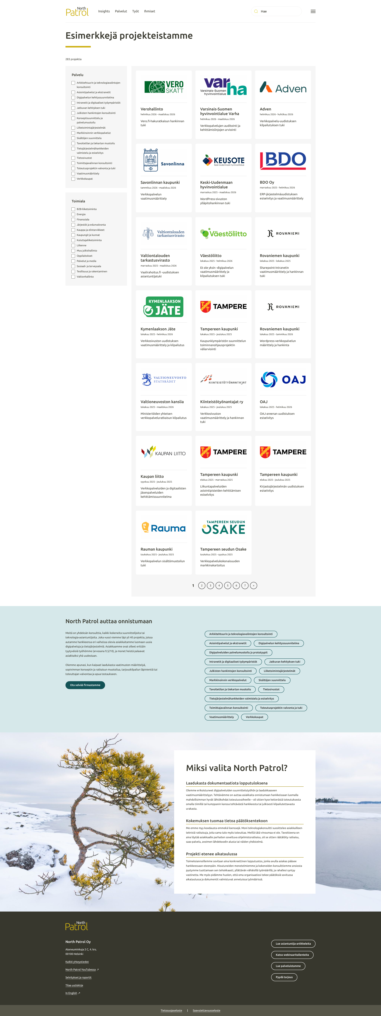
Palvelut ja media (86, 261)
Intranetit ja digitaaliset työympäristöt (99, 102)
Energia (81, 214)
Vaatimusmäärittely (88, 173)
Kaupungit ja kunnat (88, 235)
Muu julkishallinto (87, 250)
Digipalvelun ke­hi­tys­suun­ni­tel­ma (95, 97)
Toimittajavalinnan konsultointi (94, 163)
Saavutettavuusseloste (206, 1010)
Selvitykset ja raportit (78, 977)
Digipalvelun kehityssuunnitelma (279, 643)
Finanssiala (83, 219)
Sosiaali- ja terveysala (89, 266)
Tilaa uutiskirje (74, 985)
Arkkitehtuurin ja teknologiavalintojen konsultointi (98, 85)
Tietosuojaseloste (171, 1010)
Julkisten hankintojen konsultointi (96, 113)
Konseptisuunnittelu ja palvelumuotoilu (90, 120)
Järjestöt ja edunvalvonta (91, 224)
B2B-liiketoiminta (87, 209)
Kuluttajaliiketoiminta (89, 240)
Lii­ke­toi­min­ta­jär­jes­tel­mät (91, 127)
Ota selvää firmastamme (85, 685)
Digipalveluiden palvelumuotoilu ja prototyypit (238, 652)
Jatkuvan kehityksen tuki (91, 108)
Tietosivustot (84, 158)
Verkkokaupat (85, 178)
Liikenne (81, 245)
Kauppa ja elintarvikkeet (90, 230)
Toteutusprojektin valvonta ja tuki (96, 168)
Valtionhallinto (85, 276)
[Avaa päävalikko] (313, 11)
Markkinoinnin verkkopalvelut (94, 133)
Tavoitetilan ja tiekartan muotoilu (96, 143)
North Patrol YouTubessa (80, 969)
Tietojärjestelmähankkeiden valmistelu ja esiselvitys (93, 150)
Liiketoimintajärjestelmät (279, 670)
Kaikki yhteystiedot (77, 961)
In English (71, 993)
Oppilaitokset (84, 255)
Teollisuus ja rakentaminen (92, 271)
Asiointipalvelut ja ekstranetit (94, 92)
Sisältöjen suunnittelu (89, 138)
